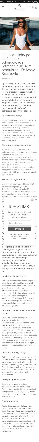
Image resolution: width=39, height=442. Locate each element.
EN (29, 7)
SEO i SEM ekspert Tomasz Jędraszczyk (18, 435)
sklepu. (23, 238)
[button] (36, 7)
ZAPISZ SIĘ (19, 229)
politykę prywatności (19, 236)
